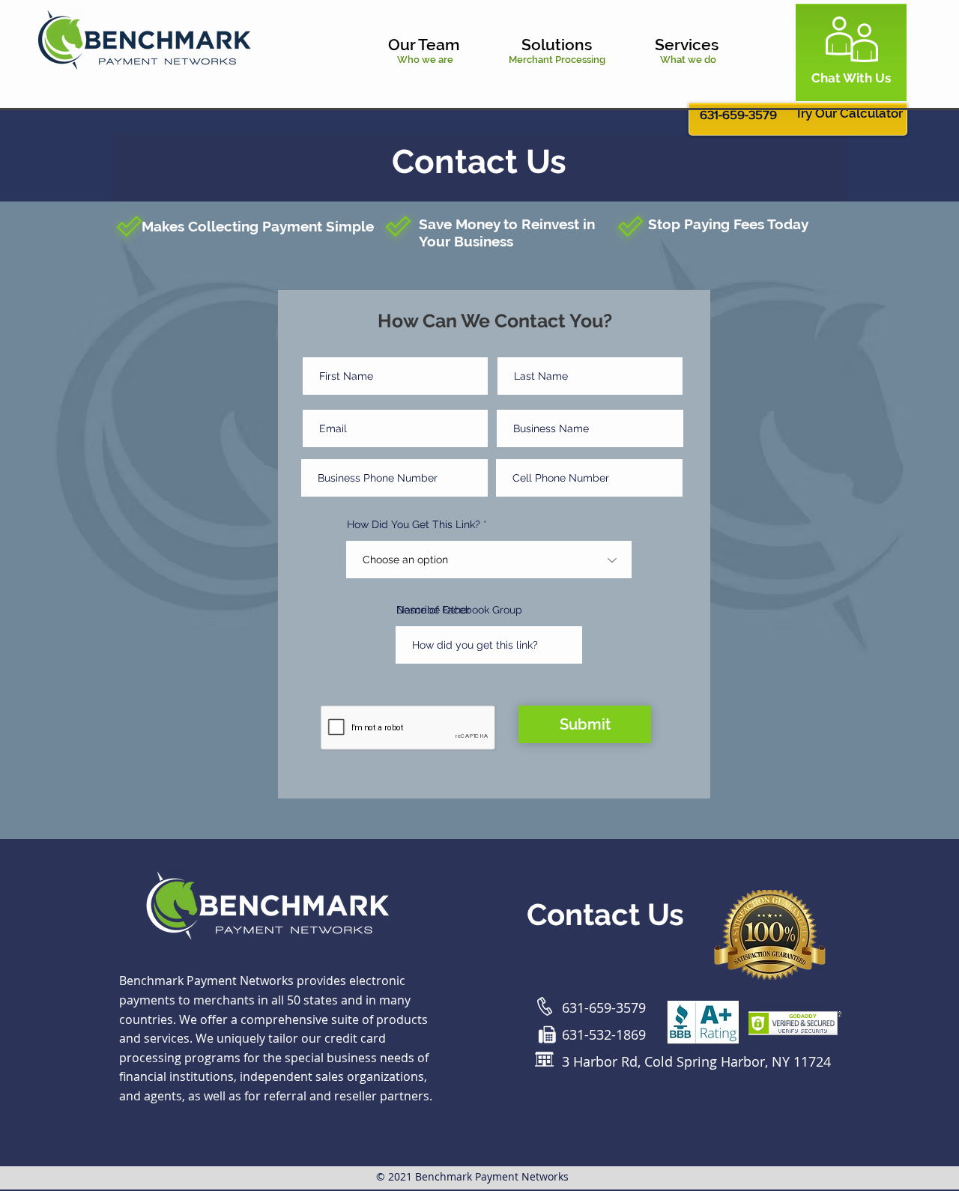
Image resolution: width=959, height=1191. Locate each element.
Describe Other (433, 609)
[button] (443, 45)
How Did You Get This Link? (413, 524)
